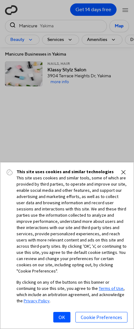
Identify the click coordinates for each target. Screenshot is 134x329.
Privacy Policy (37, 301)
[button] (123, 172)
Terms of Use (111, 288)
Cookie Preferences (101, 317)
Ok (62, 317)
